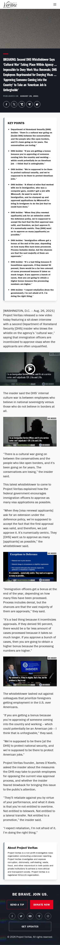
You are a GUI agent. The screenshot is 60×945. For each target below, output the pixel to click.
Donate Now (41, 904)
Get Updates (30, 926)
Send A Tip (17, 904)
